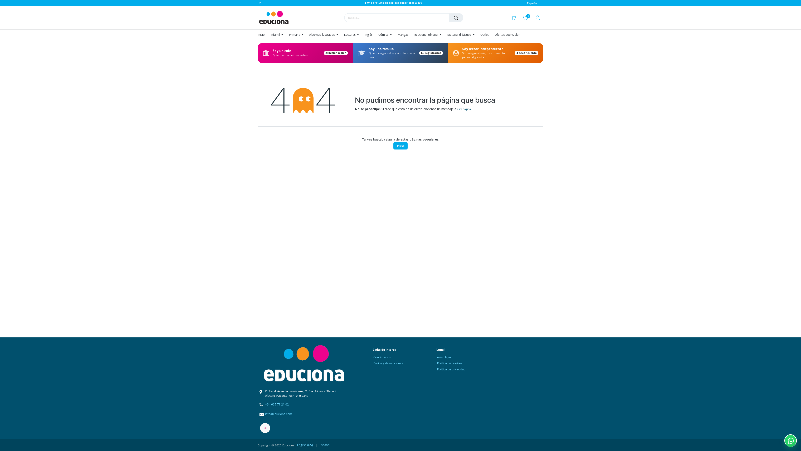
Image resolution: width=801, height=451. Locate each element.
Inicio (400, 146)
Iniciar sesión (337, 53)
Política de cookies (449, 363)
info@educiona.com (278, 414)
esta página (464, 109)
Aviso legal (444, 357)
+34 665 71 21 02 (277, 404)
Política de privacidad (451, 369)
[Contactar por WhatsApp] (790, 440)
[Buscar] (456, 18)
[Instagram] (260, 2)
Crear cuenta (528, 53)
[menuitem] (263, 35)
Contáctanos (382, 357)
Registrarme (432, 53)
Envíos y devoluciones (388, 363)
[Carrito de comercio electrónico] (513, 17)
